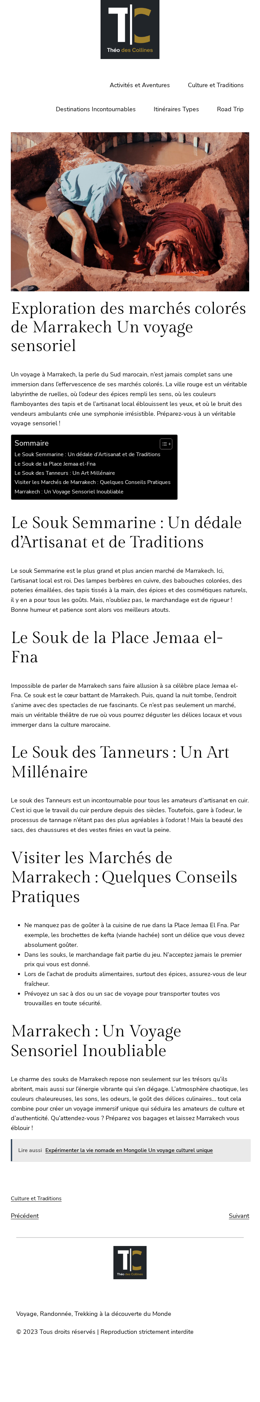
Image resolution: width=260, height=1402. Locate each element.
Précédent (25, 1216)
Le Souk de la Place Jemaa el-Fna (55, 464)
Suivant (239, 1216)
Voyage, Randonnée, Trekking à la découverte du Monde (93, 1314)
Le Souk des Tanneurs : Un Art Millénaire (65, 473)
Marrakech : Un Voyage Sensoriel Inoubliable (69, 491)
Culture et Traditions (36, 1198)
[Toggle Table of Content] (163, 444)
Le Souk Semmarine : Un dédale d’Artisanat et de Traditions (87, 454)
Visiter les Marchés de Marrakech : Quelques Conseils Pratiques (93, 482)
